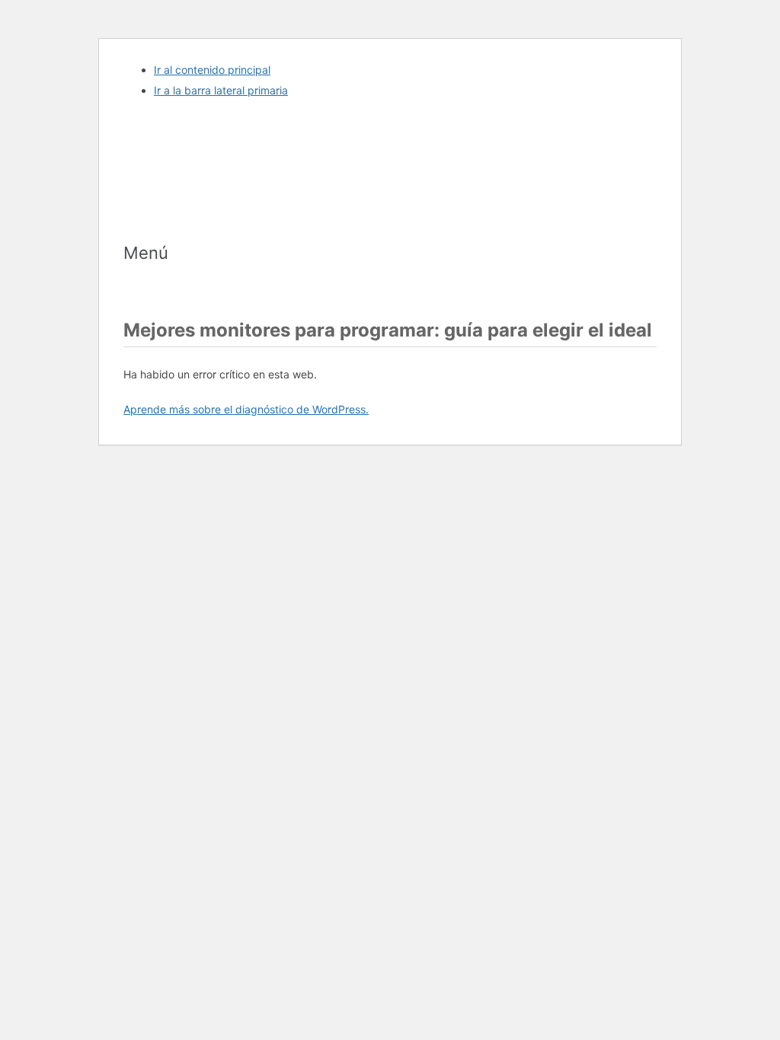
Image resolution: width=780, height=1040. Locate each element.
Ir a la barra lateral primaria (221, 90)
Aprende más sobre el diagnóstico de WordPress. (246, 409)
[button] (390, 252)
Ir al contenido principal (212, 69)
